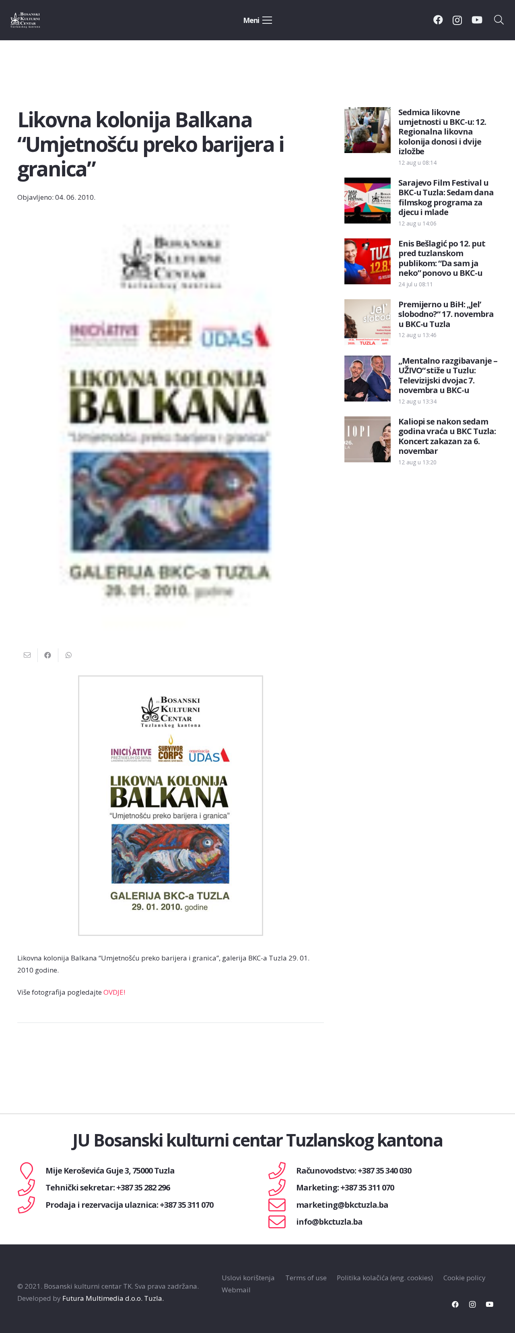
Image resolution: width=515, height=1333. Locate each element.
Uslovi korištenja (248, 1277)
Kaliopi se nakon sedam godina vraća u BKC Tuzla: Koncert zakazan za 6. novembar (447, 436)
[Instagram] (457, 20)
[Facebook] (438, 20)
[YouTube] (477, 20)
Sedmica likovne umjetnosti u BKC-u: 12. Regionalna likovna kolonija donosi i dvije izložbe (442, 131)
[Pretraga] (499, 20)
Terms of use (306, 1277)
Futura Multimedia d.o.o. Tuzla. (113, 1298)
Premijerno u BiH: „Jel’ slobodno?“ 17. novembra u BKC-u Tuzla (446, 313)
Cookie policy (464, 1277)
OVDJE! (114, 992)
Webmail (236, 1289)
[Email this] (27, 655)
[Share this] (48, 655)
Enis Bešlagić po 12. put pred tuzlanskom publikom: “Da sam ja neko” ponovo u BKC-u (442, 258)
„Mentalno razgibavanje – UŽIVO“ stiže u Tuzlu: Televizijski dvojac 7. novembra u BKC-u (448, 375)
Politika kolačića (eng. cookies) (385, 1277)
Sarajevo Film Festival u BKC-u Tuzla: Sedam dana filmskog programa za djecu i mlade (446, 197)
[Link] (34, 20)
